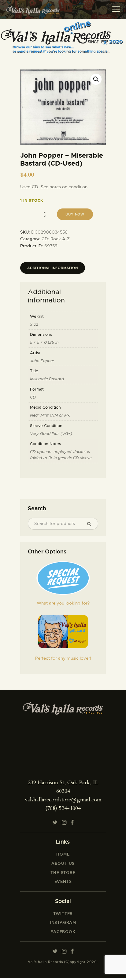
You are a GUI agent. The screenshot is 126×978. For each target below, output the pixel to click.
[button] (96, 79)
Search (91, 524)
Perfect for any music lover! (63, 658)
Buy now (74, 214)
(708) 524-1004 (63, 808)
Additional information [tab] (52, 268)
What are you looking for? (63, 603)
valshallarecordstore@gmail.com (63, 800)
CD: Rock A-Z (56, 239)
